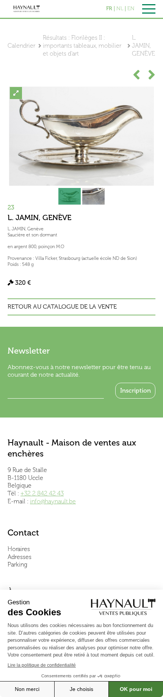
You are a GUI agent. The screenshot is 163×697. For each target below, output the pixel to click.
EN (131, 8)
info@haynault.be (53, 501)
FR (109, 8)
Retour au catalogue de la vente (62, 306)
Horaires (19, 549)
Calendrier (21, 45)
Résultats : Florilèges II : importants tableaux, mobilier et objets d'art (82, 45)
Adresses (19, 556)
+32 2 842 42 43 (42, 493)
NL (119, 8)
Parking (17, 564)
